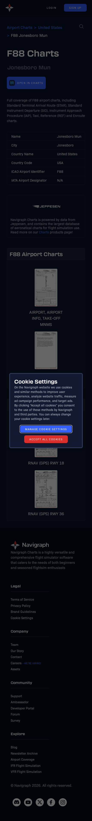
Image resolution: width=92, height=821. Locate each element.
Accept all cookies (46, 439)
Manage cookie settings (46, 429)
